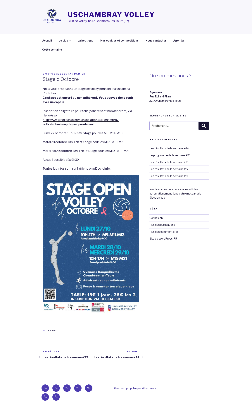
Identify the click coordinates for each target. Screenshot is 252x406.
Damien (79, 74)
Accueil (47, 40)
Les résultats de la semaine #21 (168, 176)
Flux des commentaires (164, 231)
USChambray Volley (111, 15)
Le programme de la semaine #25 (170, 155)
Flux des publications (162, 224)
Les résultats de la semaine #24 (169, 148)
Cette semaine (52, 49)
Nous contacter (156, 40)
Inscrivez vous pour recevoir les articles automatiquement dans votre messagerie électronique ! (175, 193)
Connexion (156, 217)
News (52, 330)
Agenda (178, 40)
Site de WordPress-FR (163, 238)
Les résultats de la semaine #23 (169, 162)
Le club (63, 40)
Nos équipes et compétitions (119, 40)
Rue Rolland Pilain (160, 96)
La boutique (85, 40)
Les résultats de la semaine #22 (169, 169)
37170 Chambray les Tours (165, 100)
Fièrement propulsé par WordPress (134, 388)
